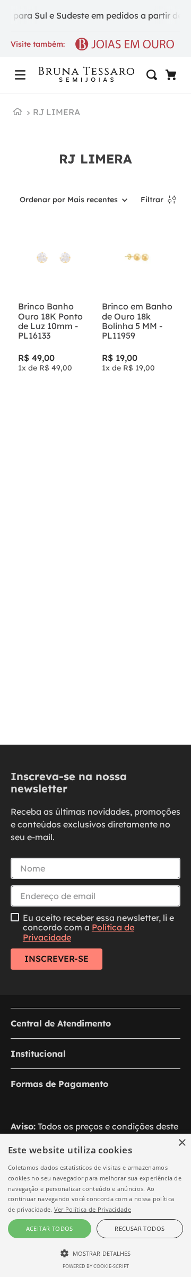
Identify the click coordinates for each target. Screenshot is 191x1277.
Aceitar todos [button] (49, 1228)
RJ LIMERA (56, 112)
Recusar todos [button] (139, 1228)
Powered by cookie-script (96, 1266)
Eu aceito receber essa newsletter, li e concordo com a (98, 927)
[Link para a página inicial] (17, 112)
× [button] (182, 1143)
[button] (20, 75)
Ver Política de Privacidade (92, 1209)
